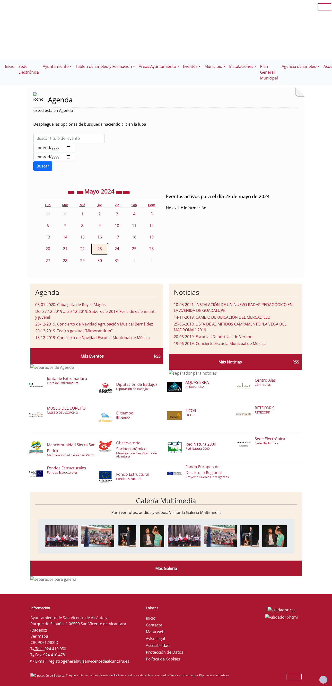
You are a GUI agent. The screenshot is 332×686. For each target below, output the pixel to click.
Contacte (154, 625)
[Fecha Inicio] (53, 147)
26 (151, 248)
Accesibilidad (158, 645)
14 (65, 237)
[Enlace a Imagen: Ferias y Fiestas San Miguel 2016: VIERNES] (61, 535)
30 (99, 260)
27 (48, 260)
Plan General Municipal (269, 72)
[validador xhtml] (281, 616)
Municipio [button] (213, 66)
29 (82, 260)
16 (99, 237)
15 (82, 237)
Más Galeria (166, 568)
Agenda (47, 292)
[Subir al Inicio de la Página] (323, 680)
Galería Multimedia (166, 500)
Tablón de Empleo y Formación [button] (104, 66)
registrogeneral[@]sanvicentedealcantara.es (88, 661)
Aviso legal (155, 638)
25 (134, 248)
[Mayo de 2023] (71, 192)
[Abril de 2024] (80, 192)
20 (48, 248)
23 (99, 248)
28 (65, 260)
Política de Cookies (163, 659)
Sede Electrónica (28, 69)
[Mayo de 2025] (119, 192)
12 (151, 225)
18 (134, 237)
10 (117, 225)
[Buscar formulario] (42, 166)
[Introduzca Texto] (69, 138)
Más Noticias (230, 362)
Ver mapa (39, 636)
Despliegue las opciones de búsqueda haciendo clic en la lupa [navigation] (89, 124)
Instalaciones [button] (241, 66)
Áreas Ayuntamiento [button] (157, 66)
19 (151, 237)
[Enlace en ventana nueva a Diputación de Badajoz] (48, 675)
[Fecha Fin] (53, 156)
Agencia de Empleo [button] (299, 66)
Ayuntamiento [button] (56, 66)
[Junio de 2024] (126, 192)
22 (82, 248)
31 (117, 260)
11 (134, 225)
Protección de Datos (164, 652)
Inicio (10, 66)
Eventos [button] (190, 66)
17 (117, 237)
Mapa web (155, 631)
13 (48, 237)
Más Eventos (92, 356)
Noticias (186, 292)
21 (65, 248)
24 (117, 248)
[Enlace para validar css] (282, 609)
